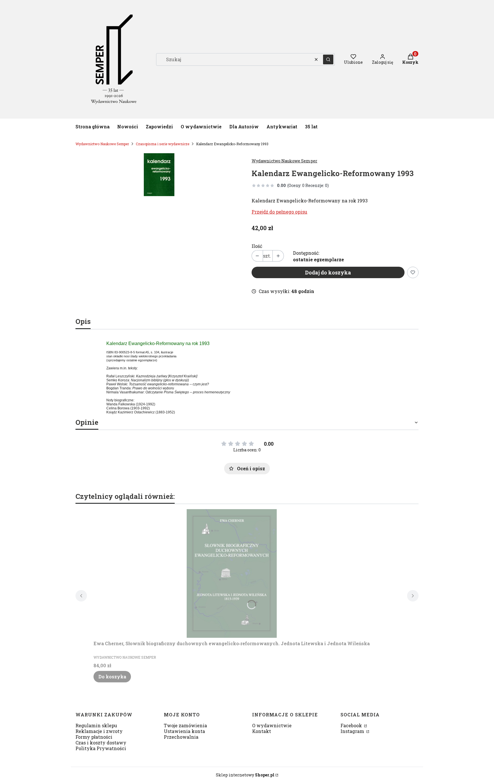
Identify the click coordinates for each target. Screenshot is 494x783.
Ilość (257, 246)
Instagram (352, 731)
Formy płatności (93, 737)
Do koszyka (112, 677)
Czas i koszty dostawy (100, 743)
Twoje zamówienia (185, 725)
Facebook (351, 725)
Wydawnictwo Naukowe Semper (102, 144)
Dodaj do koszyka (328, 272)
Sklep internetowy (245, 775)
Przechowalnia (181, 737)
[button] (328, 59)
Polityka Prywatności (100, 748)
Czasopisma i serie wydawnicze (162, 144)
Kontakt (261, 731)
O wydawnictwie (272, 725)
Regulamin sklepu (96, 725)
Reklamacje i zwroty (99, 731)
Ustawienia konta (184, 731)
